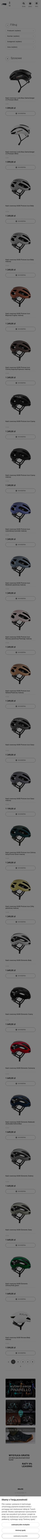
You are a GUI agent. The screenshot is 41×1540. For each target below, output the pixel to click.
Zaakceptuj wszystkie (20, 1536)
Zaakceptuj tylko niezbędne (20, 1524)
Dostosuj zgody (20, 1530)
